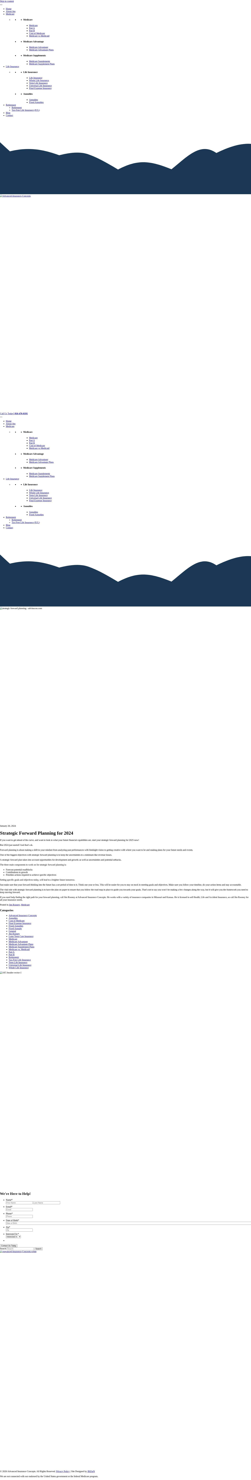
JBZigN (91, 1471)
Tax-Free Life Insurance (20, 960)
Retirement (11, 105)
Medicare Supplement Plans (42, 64)
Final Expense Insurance (40, 88)
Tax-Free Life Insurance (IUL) (26, 110)
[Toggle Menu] (1, 4)
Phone (9, 1213)
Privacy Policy (63, 1471)
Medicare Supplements (39, 61)
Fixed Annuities (36, 102)
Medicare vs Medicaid (39, 36)
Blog (8, 113)
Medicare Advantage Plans (41, 50)
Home (8, 9)
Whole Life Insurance (39, 80)
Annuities (33, 99)
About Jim (10, 11)
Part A (32, 28)
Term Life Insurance (38, 83)
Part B (32, 30)
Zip (8, 1227)
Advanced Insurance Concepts (23, 915)
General (12, 931)
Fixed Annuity (15, 928)
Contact (9, 115)
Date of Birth (12, 1220)
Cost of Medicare (37, 33)
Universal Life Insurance (40, 85)
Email (9, 1206)
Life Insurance (12, 66)
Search (3, 1248)
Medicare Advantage (38, 47)
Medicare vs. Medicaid (19, 949)
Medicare (10, 14)
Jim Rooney (14, 905)
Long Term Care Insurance (21, 936)
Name (9, 1200)
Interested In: (12, 1234)
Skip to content (7, 1)
